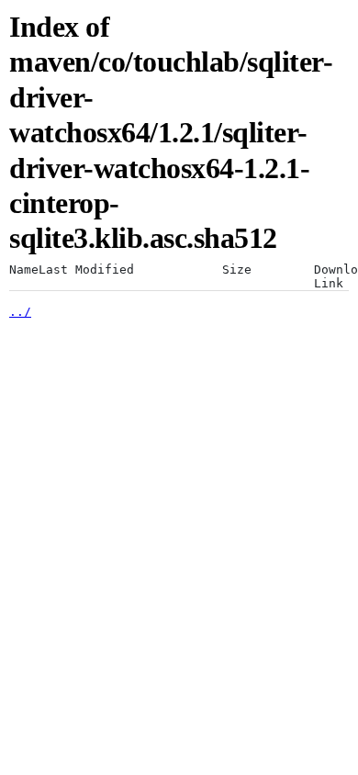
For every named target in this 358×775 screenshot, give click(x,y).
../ (20, 312)
